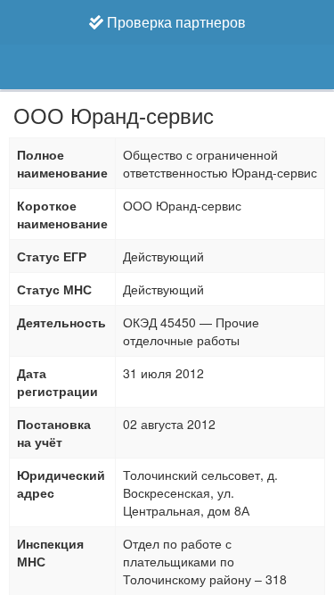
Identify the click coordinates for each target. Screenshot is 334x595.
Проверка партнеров (174, 22)
